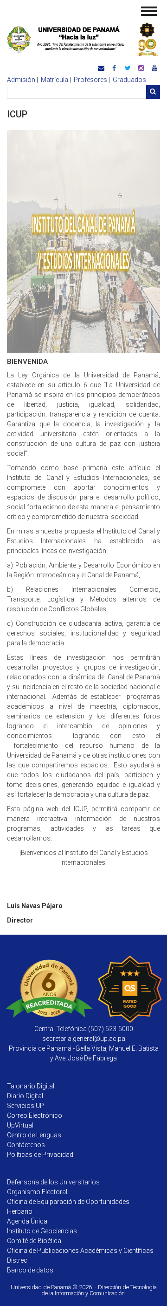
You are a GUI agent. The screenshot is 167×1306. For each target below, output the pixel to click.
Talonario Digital (30, 1086)
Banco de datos (30, 1270)
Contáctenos (26, 1145)
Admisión (21, 79)
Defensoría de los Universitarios (53, 1182)
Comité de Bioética (34, 1240)
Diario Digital (25, 1096)
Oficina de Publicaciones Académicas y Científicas (80, 1250)
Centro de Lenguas (34, 1135)
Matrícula (54, 79)
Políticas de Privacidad (40, 1154)
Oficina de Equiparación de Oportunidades (68, 1201)
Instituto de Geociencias (42, 1231)
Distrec (17, 1260)
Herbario (19, 1211)
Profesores (90, 79)
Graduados (129, 79)
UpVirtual (20, 1125)
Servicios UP (25, 1105)
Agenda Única (27, 1221)
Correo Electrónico (34, 1115)
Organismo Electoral (37, 1192)
